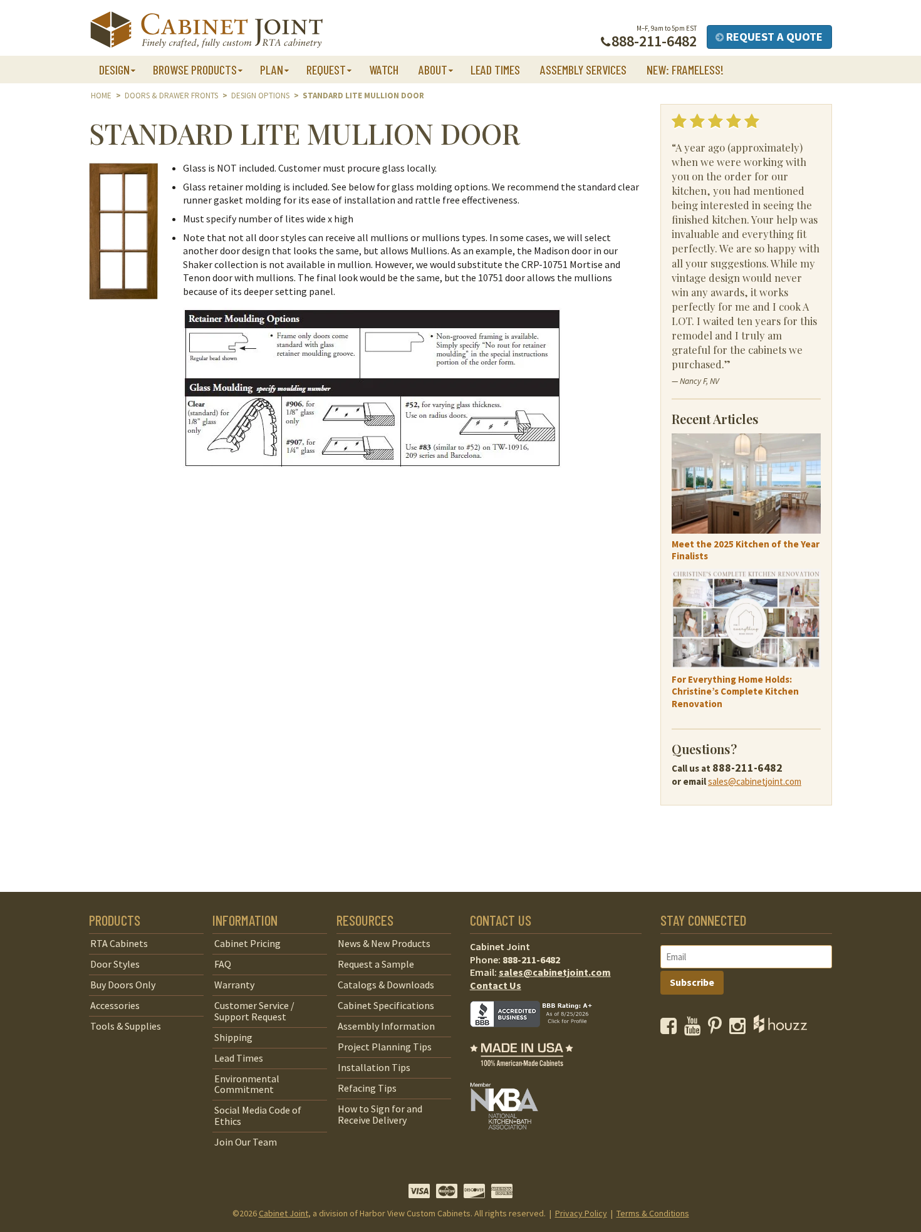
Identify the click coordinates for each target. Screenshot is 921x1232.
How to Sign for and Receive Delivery (380, 1114)
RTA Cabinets (119, 943)
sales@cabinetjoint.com (754, 781)
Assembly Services (583, 69)
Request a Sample (376, 964)
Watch (383, 69)
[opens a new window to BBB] (539, 1036)
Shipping (233, 1037)
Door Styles (115, 964)
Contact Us (495, 985)
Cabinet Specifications (386, 1005)
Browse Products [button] (195, 69)
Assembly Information (386, 1026)
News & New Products (384, 943)
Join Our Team (245, 1142)
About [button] (433, 69)
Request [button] (326, 69)
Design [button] (114, 69)
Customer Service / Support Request (254, 1011)
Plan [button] (271, 69)
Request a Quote (773, 36)
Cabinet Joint (283, 1213)
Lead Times (495, 69)
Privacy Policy (581, 1213)
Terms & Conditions (653, 1213)
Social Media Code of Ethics (257, 1115)
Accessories (115, 1005)
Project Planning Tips (385, 1046)
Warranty (234, 984)
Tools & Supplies (125, 1026)
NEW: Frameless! (685, 69)
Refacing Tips (367, 1088)
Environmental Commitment (246, 1084)
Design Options (260, 95)
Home (101, 95)
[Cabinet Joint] (206, 30)
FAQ (222, 964)
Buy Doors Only (122, 984)
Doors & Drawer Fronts (171, 95)
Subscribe (692, 982)
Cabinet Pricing (247, 943)
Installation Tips (374, 1067)
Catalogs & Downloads (386, 984)
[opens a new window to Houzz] (780, 1029)
